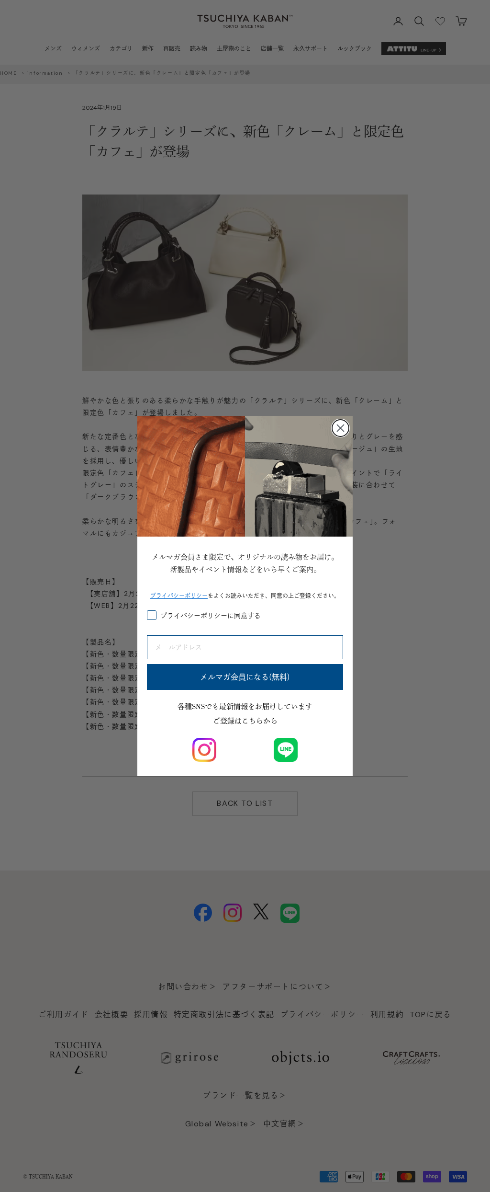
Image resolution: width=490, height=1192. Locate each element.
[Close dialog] (340, 428)
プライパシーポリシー (179, 595)
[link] (204, 750)
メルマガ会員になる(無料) (245, 677)
